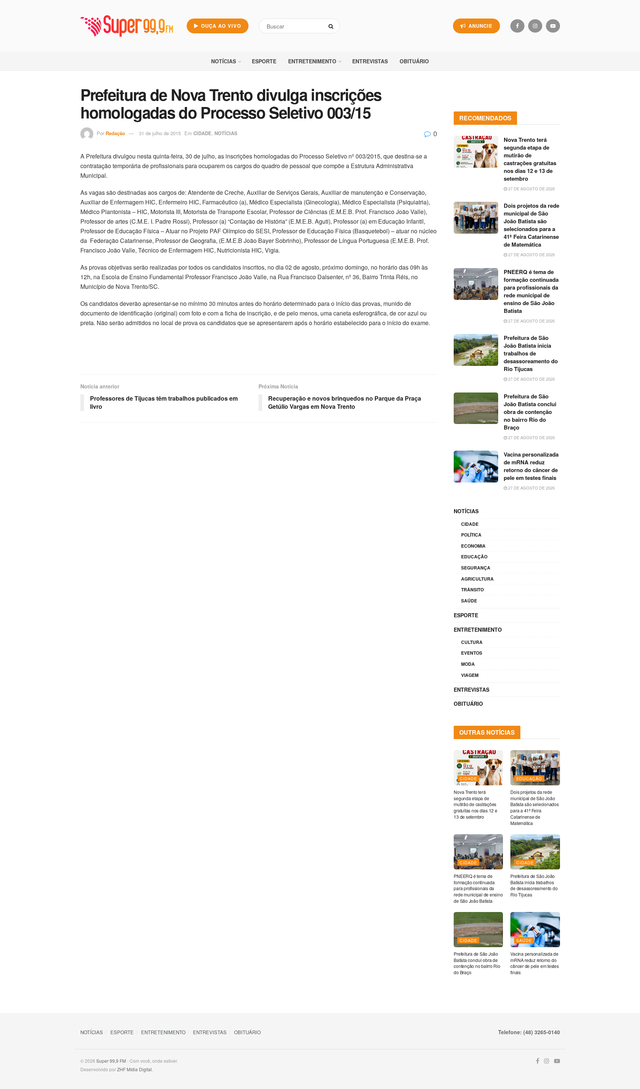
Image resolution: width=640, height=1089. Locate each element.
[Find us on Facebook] (517, 26)
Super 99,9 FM (111, 1061)
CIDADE (202, 133)
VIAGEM (470, 675)
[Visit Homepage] (126, 26)
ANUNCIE (480, 25)
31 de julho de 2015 (160, 133)
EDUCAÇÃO (474, 556)
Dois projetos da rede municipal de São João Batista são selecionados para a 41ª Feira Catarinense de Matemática (531, 224)
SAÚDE (469, 600)
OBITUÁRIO (414, 61)
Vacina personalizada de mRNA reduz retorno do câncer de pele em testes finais (531, 466)
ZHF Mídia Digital (134, 1069)
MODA (468, 664)
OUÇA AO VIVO (220, 25)
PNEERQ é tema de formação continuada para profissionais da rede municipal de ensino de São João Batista (531, 291)
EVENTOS (471, 652)
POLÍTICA (471, 534)
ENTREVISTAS (370, 61)
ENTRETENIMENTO (312, 61)
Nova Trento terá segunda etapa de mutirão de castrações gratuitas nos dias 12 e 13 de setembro (530, 159)
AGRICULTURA (477, 578)
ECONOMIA (473, 545)
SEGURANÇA (475, 567)
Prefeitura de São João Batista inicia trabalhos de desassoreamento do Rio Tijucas (531, 353)
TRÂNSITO (472, 589)
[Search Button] (332, 26)
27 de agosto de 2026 (531, 188)
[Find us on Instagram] (535, 26)
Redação (115, 133)
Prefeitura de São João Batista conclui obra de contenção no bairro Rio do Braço (530, 411)
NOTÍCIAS (223, 61)
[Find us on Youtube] (553, 26)
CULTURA (472, 642)
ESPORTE (264, 61)
